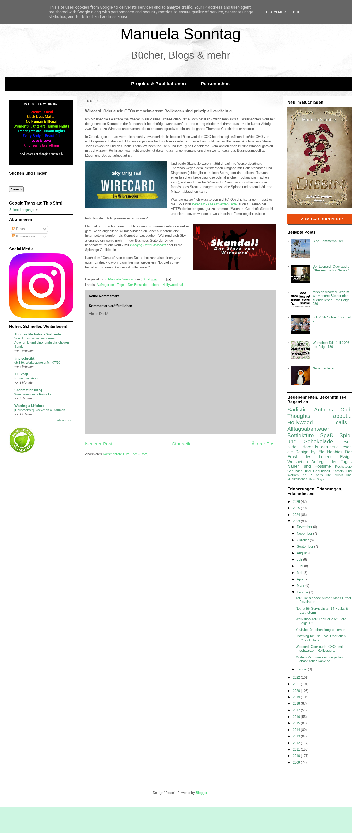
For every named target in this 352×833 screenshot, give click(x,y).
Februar (303, 592)
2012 (297, 743)
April (301, 579)
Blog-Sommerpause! (328, 241)
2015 (297, 723)
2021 (297, 684)
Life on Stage (316, 479)
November (305, 534)
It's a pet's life (316, 475)
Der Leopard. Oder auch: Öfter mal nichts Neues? (331, 269)
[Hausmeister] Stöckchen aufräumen (39, 410)
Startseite (182, 443)
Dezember (305, 527)
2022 (297, 677)
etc (290, 452)
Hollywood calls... (175, 285)
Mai (300, 573)
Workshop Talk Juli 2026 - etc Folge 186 (332, 345)
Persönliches (215, 83)
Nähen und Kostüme (309, 466)
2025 (297, 508)
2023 (297, 521)
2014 (297, 730)
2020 (297, 691)
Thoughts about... (319, 416)
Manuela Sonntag (180, 33)
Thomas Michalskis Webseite (37, 334)
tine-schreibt (24, 358)
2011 (297, 749)
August (302, 553)
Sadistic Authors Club (319, 409)
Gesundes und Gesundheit (308, 471)
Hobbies (334, 452)
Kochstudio (343, 467)
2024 (297, 515)
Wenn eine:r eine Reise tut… (34, 394)
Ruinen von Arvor (26, 378)
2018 (297, 704)
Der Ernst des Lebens (144, 285)
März (301, 586)
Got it (298, 12)
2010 (297, 756)
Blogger (201, 793)
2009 (297, 762)
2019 (297, 697)
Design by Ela (309, 452)
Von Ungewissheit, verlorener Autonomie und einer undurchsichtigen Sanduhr (41, 342)
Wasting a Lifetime (29, 406)
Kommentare (25, 236)
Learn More (277, 12)
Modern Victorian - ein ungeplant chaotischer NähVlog (320, 659)
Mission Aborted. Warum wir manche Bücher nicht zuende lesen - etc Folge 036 (331, 298)
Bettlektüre (300, 435)
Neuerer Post (98, 443)
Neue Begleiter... (325, 368)
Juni (300, 566)
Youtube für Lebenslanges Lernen (320, 630)
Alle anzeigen (65, 420)
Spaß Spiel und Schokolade (319, 438)
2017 (297, 710)
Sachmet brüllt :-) (28, 390)
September (305, 546)
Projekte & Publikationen (158, 83)
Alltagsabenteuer (308, 429)
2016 (297, 717)
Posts (20, 229)
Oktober (303, 540)
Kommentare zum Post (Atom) (125, 454)
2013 (297, 736)
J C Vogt (21, 374)
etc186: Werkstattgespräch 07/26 (37, 362)
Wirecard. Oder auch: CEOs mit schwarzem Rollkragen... (319, 649)
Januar (302, 669)
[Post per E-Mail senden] (168, 279)
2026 (297, 502)
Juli (300, 560)
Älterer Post (264, 443)
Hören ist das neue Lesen (327, 447)
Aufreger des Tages (111, 285)
